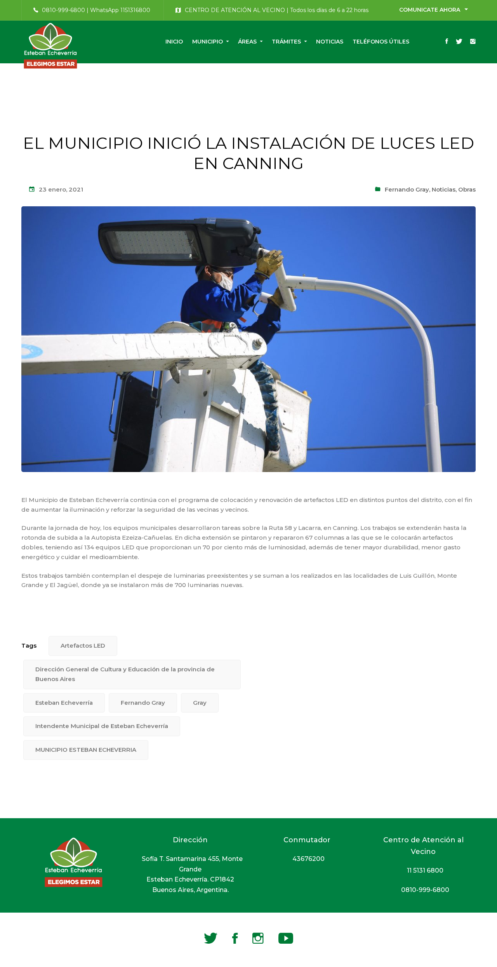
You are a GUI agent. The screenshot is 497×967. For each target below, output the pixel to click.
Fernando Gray (407, 189)
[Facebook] (446, 42)
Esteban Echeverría (64, 702)
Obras (467, 189)
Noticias (443, 189)
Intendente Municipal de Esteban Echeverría (101, 726)
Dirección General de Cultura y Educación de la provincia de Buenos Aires (125, 674)
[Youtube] (286, 938)
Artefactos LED (83, 645)
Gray (200, 702)
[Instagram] (473, 42)
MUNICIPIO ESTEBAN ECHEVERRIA (85, 749)
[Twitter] (459, 42)
